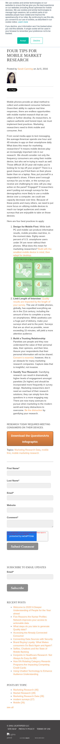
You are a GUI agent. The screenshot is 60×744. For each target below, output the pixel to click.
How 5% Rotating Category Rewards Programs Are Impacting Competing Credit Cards (31, 664)
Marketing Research (26, 689)
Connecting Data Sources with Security (33, 639)
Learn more (23, 21)
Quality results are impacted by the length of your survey (31, 301)
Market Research (24, 693)
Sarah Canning (25, 68)
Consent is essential (23, 357)
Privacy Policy (27, 729)
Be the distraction (33, 410)
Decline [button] (36, 40)
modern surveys (23, 699)
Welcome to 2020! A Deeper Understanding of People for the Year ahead (32, 610)
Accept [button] (23, 40)
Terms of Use (43, 729)
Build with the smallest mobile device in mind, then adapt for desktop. (32, 252)
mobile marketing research (25, 453)
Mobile (19, 702)
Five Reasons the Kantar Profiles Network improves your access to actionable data (30, 619)
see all (10, 707)
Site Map (12, 729)
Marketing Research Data (27, 450)
